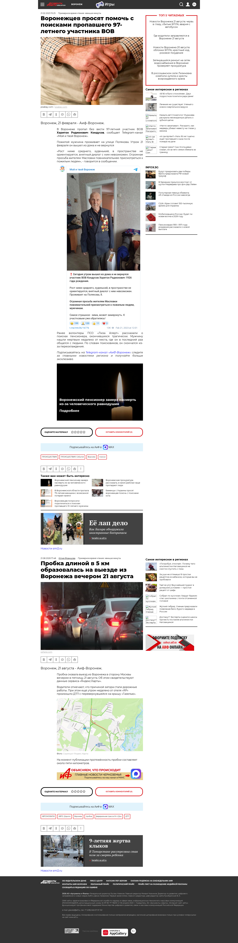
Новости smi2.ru (51, 548)
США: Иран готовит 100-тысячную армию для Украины (176, 204)
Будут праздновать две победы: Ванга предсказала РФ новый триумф (175, 173)
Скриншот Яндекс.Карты (75, 753)
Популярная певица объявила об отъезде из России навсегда (174, 194)
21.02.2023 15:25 (48, 13)
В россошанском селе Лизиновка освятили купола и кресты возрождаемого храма (171, 76)
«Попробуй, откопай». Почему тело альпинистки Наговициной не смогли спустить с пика (177, 566)
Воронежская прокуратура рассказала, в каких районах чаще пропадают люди (123, 483)
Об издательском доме (74, 881)
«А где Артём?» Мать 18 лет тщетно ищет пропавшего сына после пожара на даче (177, 139)
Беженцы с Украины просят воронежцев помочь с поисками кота (122, 493)
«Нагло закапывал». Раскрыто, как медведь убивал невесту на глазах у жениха (177, 128)
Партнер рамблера (90, 931)
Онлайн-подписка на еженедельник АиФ (152, 881)
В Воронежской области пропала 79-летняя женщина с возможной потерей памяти (72, 493)
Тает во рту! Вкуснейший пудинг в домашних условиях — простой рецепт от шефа (176, 587)
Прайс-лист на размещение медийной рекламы (162, 884)
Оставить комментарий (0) (119, 432)
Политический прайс (123, 884)
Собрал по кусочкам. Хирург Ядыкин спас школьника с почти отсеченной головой (178, 598)
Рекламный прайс (100, 884)
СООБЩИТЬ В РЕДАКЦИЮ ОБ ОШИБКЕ (79, 887)
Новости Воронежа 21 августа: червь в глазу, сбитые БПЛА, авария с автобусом (171, 24)
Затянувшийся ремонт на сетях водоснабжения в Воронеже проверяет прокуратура (171, 63)
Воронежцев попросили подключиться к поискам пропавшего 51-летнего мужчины (71, 503)
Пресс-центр (96, 881)
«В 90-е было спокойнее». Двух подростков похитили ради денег (176, 94)
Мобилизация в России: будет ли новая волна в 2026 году (175, 215)
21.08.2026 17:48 (48, 558)
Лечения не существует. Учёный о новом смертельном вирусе (176, 105)
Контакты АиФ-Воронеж (74, 884)
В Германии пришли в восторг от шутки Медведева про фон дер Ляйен (178, 183)
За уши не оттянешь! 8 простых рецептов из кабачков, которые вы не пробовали (178, 577)
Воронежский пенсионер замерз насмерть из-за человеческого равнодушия (97, 402)
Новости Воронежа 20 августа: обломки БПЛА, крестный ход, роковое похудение (171, 50)
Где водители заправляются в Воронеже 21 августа (171, 37)
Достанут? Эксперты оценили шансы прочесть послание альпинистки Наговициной (178, 619)
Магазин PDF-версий (116, 881)
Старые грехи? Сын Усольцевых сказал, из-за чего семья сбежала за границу (177, 149)
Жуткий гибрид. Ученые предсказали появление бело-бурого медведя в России (178, 609)
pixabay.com (61, 107)
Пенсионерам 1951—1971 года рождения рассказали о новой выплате (174, 227)
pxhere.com (46, 652)
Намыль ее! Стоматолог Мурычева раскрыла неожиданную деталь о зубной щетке (176, 117)
